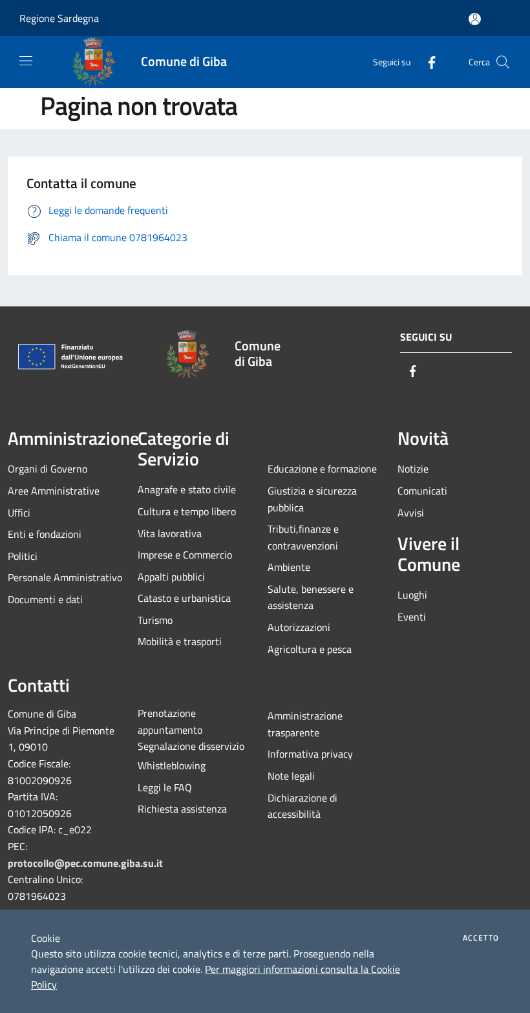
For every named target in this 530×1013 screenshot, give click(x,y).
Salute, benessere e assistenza (311, 597)
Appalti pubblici (171, 576)
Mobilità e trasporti (180, 641)
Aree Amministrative (54, 490)
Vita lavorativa (170, 533)
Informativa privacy (310, 754)
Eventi (412, 616)
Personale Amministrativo (65, 577)
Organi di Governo (47, 468)
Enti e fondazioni (44, 534)
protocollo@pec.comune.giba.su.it (85, 863)
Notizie (413, 468)
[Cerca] (503, 62)
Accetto (481, 938)
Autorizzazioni (299, 627)
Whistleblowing (172, 765)
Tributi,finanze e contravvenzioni (303, 537)
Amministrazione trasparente (305, 724)
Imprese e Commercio (185, 554)
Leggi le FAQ (165, 787)
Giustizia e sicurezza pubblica (312, 499)
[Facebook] (427, 61)
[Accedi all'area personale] (475, 19)
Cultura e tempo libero (187, 511)
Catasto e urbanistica (184, 598)
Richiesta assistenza (182, 808)
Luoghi (412, 594)
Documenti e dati (45, 599)
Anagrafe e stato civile (187, 489)
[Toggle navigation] (26, 61)
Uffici (19, 512)
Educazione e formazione (322, 468)
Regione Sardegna (59, 18)
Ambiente (289, 567)
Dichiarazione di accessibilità (302, 806)
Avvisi (411, 512)
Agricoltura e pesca (310, 649)
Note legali (291, 776)
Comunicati (422, 490)
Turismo (155, 620)
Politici (22, 556)
